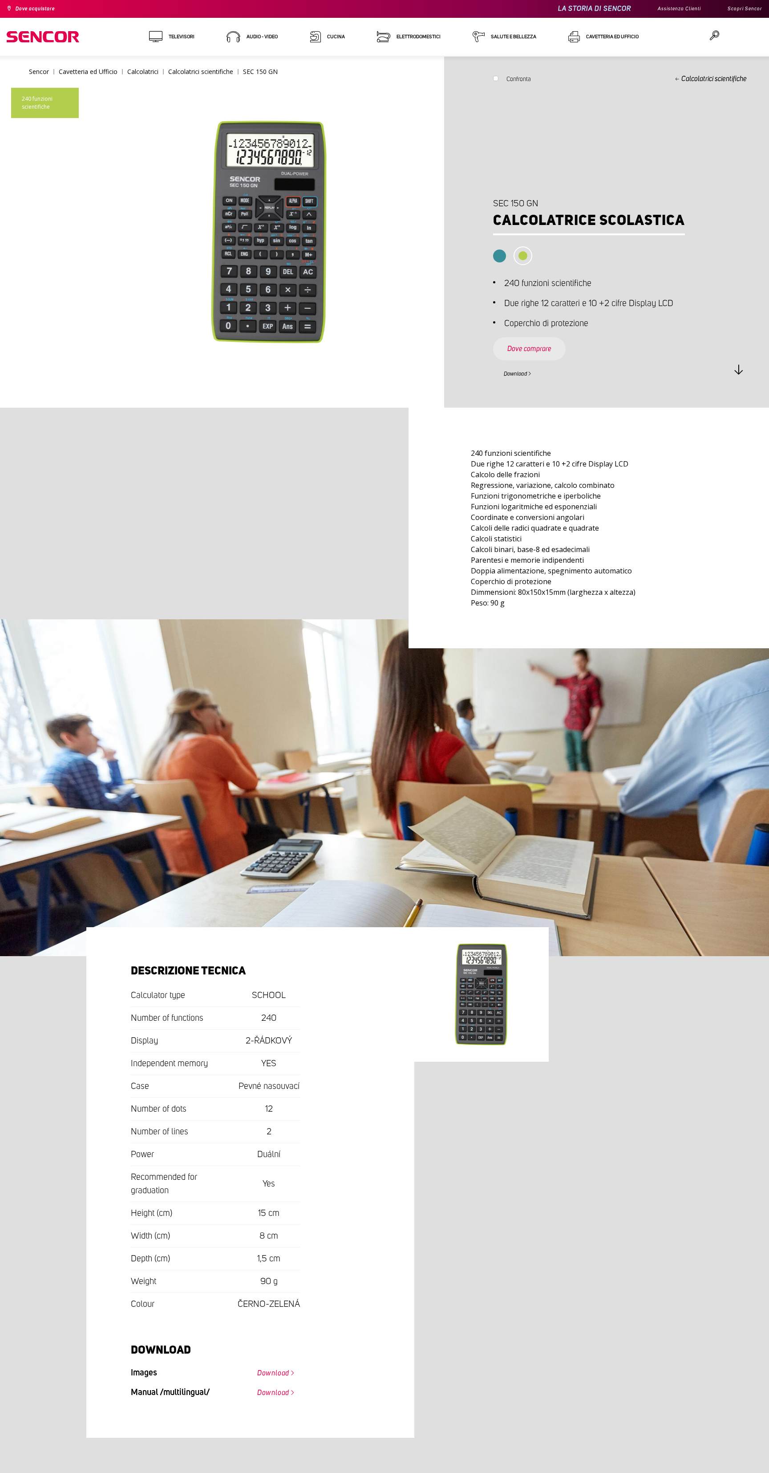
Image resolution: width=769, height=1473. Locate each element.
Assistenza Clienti (669, 9)
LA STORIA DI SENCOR (579, 8)
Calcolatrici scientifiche (714, 78)
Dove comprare (538, 340)
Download (521, 372)
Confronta (518, 81)
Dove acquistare (41, 9)
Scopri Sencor (741, 9)
